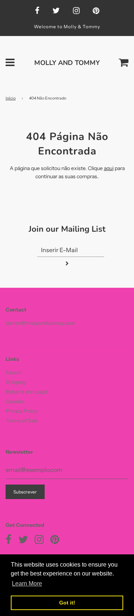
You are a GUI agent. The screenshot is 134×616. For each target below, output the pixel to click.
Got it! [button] (67, 603)
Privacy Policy (21, 411)
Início (11, 98)
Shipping (16, 382)
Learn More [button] (27, 583)
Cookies (15, 401)
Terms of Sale (22, 420)
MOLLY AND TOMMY (67, 62)
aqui (109, 168)
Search (14, 372)
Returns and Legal (26, 391)
